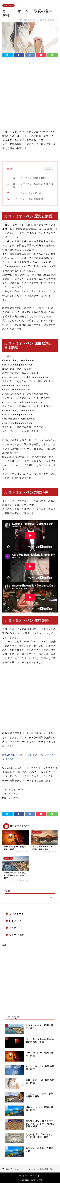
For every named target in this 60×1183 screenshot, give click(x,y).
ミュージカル (16, 934)
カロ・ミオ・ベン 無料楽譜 (28, 199)
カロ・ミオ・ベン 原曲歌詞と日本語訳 (33, 185)
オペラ (12, 927)
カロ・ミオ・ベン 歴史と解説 (29, 177)
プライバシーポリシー (27, 1176)
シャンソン (15, 920)
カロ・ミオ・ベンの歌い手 (27, 193)
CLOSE (49, 169)
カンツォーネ (8, 5)
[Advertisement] (30, 95)
